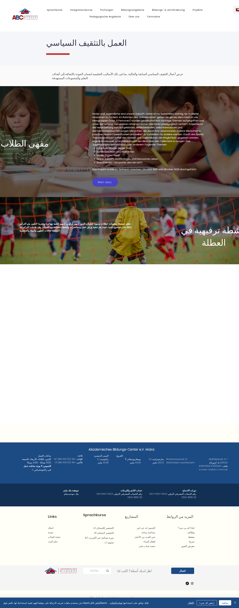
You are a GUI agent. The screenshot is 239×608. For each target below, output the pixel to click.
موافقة (225, 602)
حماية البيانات (116, 602)
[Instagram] (192, 583)
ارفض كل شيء (206, 602)
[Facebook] (187, 583)
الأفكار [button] (191, 602)
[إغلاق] (235, 602)
